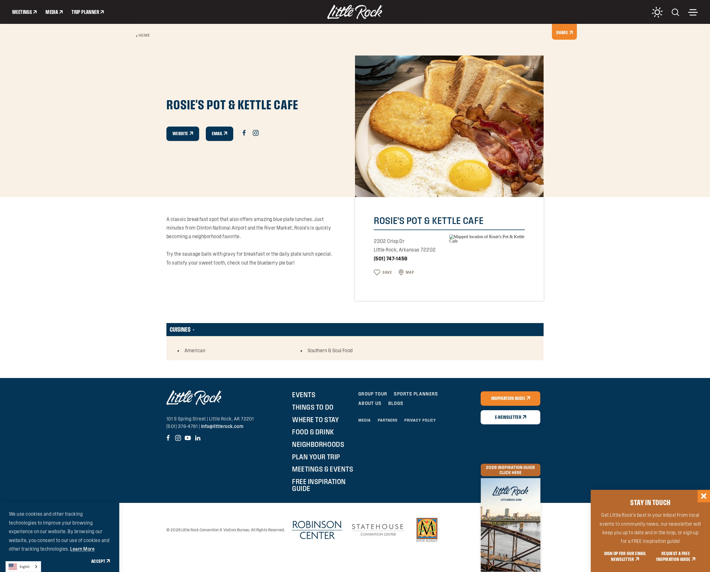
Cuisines (180, 329)
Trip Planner (85, 12)
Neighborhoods (318, 444)
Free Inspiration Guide (319, 485)
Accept (98, 561)
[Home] (355, 12)
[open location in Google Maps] (487, 238)
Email (217, 133)
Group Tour (372, 393)
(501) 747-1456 (390, 258)
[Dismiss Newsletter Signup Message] (704, 496)
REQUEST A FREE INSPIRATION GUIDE (673, 556)
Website (180, 133)
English (25, 567)
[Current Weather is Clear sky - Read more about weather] (657, 12)
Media (51, 12)
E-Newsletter (508, 417)
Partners (388, 420)
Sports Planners (416, 393)
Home (144, 35)
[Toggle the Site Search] (675, 12)
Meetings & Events (322, 469)
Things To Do (312, 407)
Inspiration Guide (508, 398)
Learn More (82, 548)
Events (303, 395)
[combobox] (23, 566)
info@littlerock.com (222, 426)
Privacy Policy (420, 420)
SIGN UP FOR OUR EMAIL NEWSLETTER (625, 556)
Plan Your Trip (316, 457)
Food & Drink (313, 432)
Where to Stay (315, 420)
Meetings (22, 12)
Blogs (396, 403)
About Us (370, 403)
